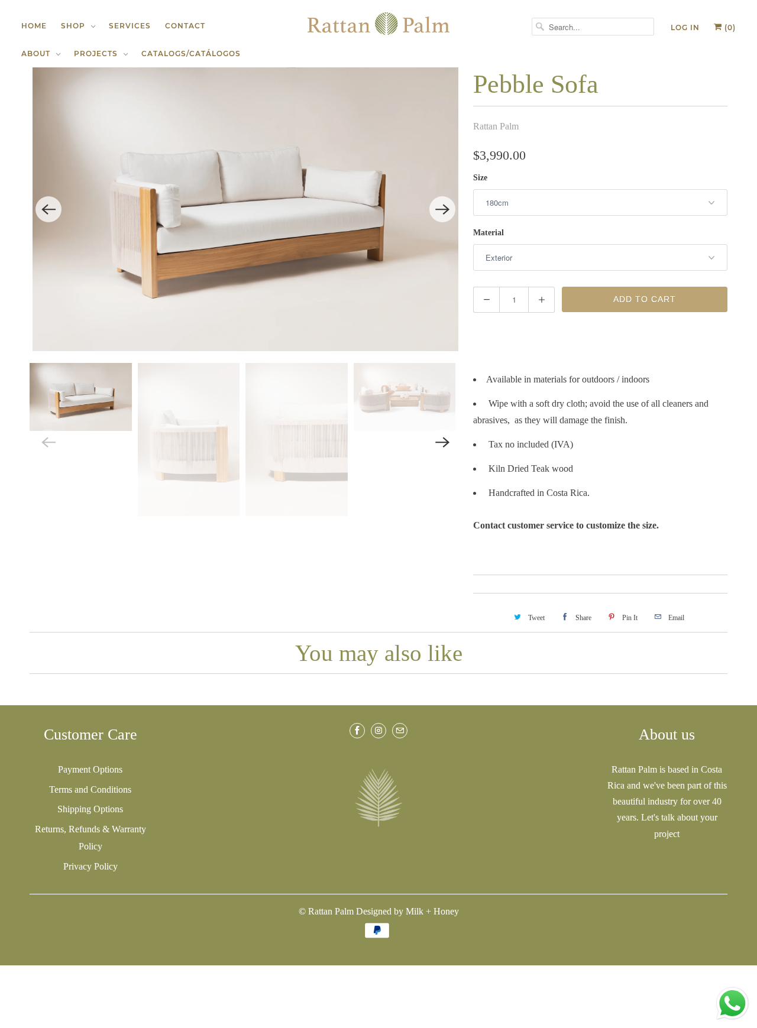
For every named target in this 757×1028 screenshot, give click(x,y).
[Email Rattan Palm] (399, 730)
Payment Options (90, 769)
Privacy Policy (90, 866)
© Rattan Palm (326, 911)
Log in (685, 27)
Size (480, 177)
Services (130, 25)
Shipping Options (90, 809)
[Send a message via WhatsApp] (732, 1003)
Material (488, 232)
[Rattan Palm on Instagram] (378, 730)
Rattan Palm (496, 126)
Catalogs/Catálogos (191, 53)
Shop (75, 25)
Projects (98, 53)
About (38, 53)
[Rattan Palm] (378, 23)
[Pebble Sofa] (245, 209)
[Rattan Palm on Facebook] (357, 730)
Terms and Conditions (90, 789)
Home (34, 25)
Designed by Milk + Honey (407, 911)
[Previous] (48, 209)
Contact (185, 25)
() (729, 27)
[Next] (442, 209)
